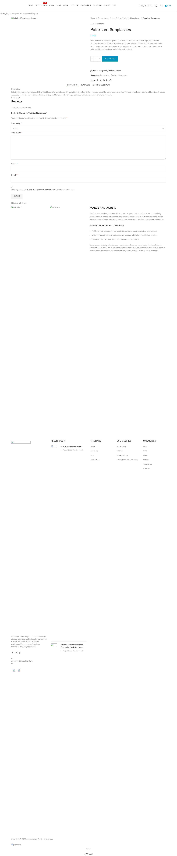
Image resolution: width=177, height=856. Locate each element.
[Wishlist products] (161, 5)
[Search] (156, 5)
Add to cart (110, 59)
